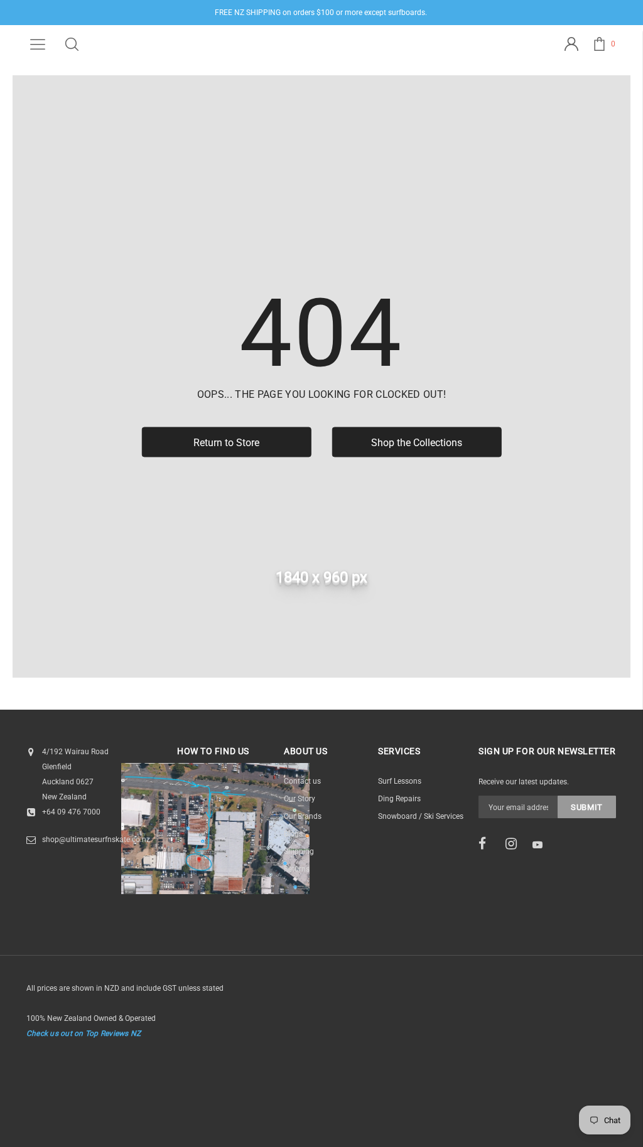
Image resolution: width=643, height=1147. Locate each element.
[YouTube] (541, 844)
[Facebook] (487, 844)
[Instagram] (514, 844)
